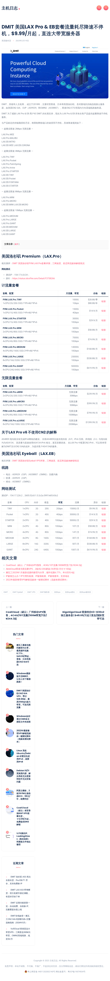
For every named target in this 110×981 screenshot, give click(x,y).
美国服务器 (6, 41)
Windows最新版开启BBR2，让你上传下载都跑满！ (23, 677)
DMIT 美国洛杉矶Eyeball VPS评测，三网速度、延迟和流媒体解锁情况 (45, 460)
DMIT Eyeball (18, 592)
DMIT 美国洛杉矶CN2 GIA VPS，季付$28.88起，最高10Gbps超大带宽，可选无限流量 (23, 699)
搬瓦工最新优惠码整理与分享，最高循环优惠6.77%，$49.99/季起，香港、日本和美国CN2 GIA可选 (23, 655)
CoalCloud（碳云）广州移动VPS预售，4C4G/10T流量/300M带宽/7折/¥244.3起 (44, 565)
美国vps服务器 (85, 592)
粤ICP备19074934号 (76, 971)
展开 (16, 244)
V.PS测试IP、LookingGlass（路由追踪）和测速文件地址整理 (23, 839)
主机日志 (11, 7)
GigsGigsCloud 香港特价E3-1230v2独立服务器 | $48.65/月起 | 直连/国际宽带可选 (82, 615)
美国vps (57, 592)
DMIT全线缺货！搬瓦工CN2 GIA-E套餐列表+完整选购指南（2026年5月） (18, 919)
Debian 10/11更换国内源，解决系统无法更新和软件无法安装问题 (23, 776)
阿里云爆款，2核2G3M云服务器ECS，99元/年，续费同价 (23, 794)
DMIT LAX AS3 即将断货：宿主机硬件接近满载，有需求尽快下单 (18, 893)
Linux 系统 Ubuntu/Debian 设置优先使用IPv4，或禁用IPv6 (23, 756)
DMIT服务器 (45, 592)
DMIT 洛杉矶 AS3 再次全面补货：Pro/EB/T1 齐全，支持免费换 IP (18, 880)
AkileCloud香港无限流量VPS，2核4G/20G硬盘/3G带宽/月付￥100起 (38, 569)
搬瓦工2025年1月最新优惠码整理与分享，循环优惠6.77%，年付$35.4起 (40, 572)
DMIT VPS (31, 592)
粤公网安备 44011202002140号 (41, 971)
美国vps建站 (70, 592)
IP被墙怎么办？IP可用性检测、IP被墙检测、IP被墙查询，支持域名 (37, 576)
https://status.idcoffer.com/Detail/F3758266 (33, 278)
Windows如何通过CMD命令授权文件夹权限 (23, 719)
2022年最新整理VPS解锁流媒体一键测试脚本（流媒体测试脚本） (37, 579)
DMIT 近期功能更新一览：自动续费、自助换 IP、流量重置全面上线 (18, 906)
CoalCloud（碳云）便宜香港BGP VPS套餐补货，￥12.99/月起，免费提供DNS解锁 (23, 816)
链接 (103, 301)
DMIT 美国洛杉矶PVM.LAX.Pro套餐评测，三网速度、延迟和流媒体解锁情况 (48, 263)
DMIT (6, 592)
